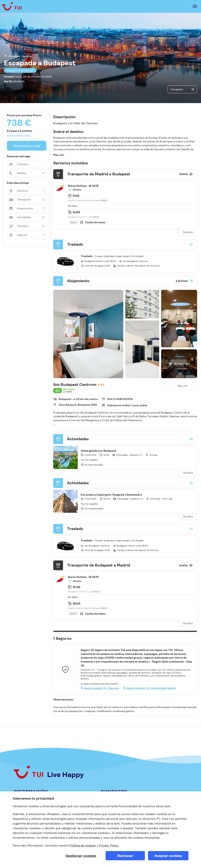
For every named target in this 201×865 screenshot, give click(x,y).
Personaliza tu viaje (26, 146)
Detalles (188, 232)
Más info (58, 155)
